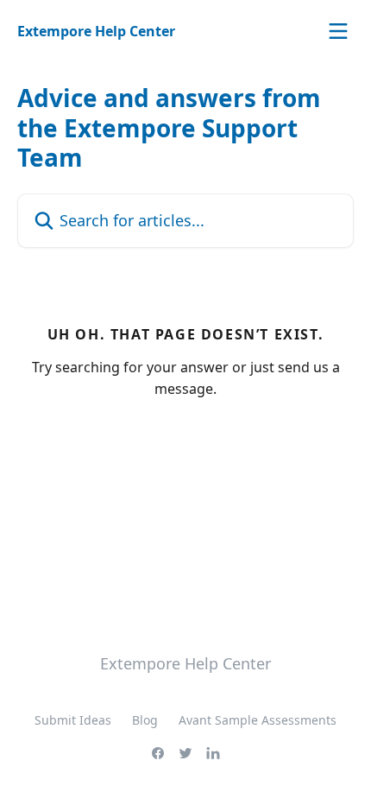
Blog (145, 720)
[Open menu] (338, 31)
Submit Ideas (73, 720)
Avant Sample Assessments (257, 720)
